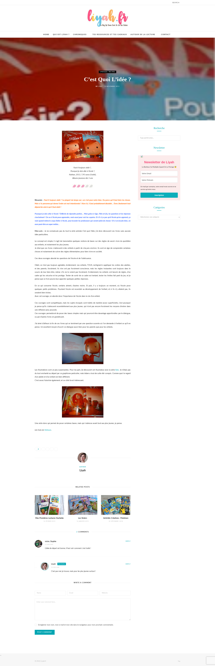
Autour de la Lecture (143, 34)
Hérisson (47, 430)
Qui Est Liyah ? (61, 34)
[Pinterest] (22, 148)
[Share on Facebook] (22, 135)
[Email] (22, 155)
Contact (165, 34)
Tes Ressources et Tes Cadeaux (109, 34)
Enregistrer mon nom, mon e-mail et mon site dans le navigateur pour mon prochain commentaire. (75, 625)
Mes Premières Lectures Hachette (49, 518)
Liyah (100, 86)
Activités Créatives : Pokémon (115, 518)
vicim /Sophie (50, 541)
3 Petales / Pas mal (107, 71)
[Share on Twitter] (22, 142)
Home (46, 34)
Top (178, 661)
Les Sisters (82, 518)
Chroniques (79, 34)
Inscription (159, 195)
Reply (128, 541)
